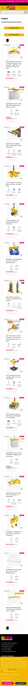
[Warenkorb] (25, 7)
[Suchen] (25, 12)
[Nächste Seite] (14, 40)
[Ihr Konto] (23, 7)
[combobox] (12, 12)
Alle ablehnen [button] (20, 683)
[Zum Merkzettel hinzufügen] (21, 57)
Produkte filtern (15, 28)
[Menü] (2, 7)
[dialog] (14, 671)
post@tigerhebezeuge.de (10, 651)
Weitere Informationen (12, 669)
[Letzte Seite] (17, 40)
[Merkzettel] (20, 7)
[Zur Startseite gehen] (10, 7)
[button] (14, 680)
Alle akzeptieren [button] (8, 683)
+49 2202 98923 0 (15, 4)
